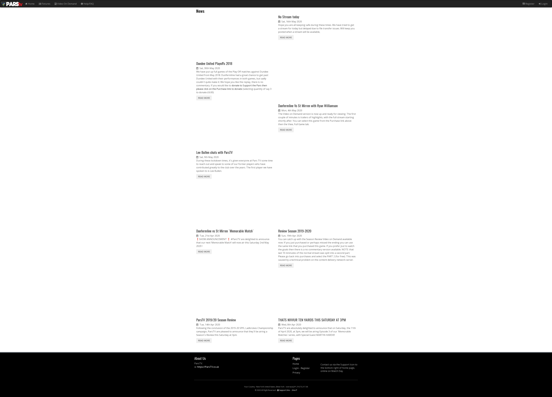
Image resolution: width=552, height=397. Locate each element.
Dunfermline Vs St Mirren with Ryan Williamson (308, 105)
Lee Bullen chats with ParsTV (214, 152)
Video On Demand (67, 3)
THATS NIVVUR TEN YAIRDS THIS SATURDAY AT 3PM (312, 319)
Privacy (296, 372)
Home (30, 3)
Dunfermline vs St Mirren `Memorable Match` (225, 230)
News (199, 11)
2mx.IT (294, 390)
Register (529, 3)
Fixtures (45, 3)
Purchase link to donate (229, 88)
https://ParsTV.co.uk (208, 366)
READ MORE (204, 98)
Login (544, 3)
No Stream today (288, 16)
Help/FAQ (88, 3)
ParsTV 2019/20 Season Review (216, 319)
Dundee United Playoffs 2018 (214, 63)
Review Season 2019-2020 (294, 230)
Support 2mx (284, 390)
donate (235, 85)
